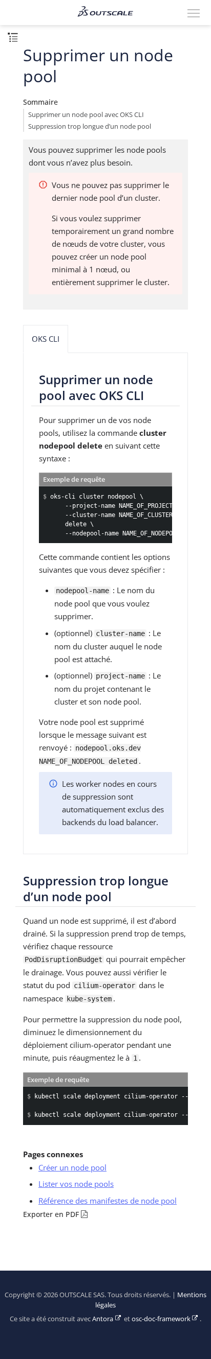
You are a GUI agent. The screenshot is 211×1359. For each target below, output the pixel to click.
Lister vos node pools (76, 1184)
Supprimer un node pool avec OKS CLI (86, 114)
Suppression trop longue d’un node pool (89, 126)
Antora (102, 1319)
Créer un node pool (72, 1167)
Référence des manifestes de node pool (107, 1201)
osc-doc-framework (161, 1319)
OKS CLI (45, 339)
